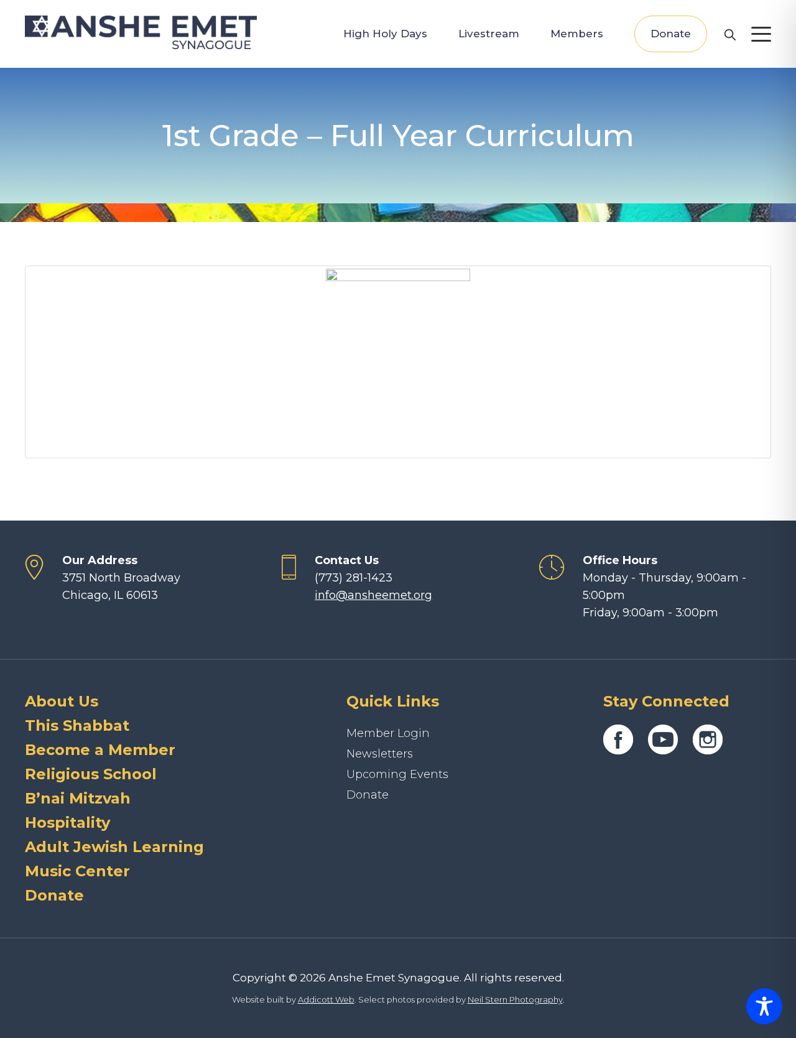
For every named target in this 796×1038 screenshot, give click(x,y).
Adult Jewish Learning (114, 847)
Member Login (388, 733)
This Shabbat (77, 725)
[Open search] (729, 34)
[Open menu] (761, 34)
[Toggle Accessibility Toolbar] (764, 1006)
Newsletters (379, 754)
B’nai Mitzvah (78, 798)
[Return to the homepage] (141, 32)
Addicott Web (326, 999)
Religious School (91, 774)
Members (576, 33)
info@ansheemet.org (373, 595)
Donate (670, 33)
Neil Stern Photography (515, 999)
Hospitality (67, 822)
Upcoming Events (397, 774)
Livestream (488, 33)
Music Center (77, 871)
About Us (61, 701)
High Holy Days (385, 33)
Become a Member (100, 750)
